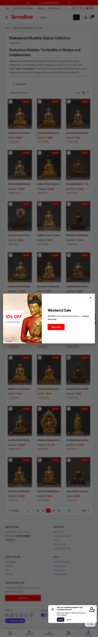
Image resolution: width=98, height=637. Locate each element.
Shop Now (56, 327)
